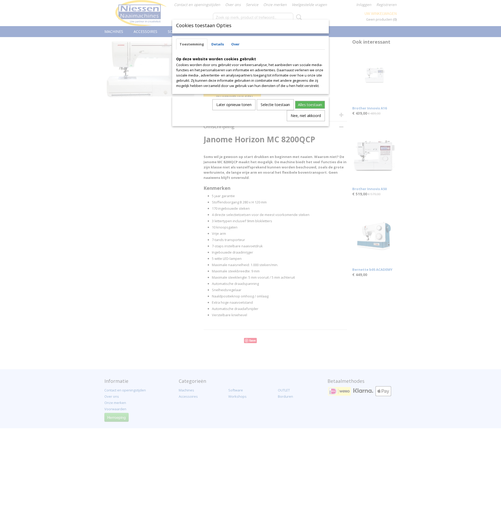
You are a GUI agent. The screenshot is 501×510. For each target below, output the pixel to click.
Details (217, 44)
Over (235, 44)
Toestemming (192, 44)
